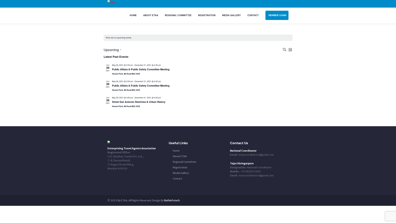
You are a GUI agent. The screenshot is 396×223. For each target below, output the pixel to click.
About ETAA (150, 15)
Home (133, 15)
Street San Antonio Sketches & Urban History (138, 102)
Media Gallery (231, 15)
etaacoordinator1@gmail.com (256, 154)
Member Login (277, 15)
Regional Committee (178, 15)
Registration (206, 15)
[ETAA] (111, 1)
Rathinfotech (172, 200)
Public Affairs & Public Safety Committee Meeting (141, 69)
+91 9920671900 (250, 171)
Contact (253, 15)
